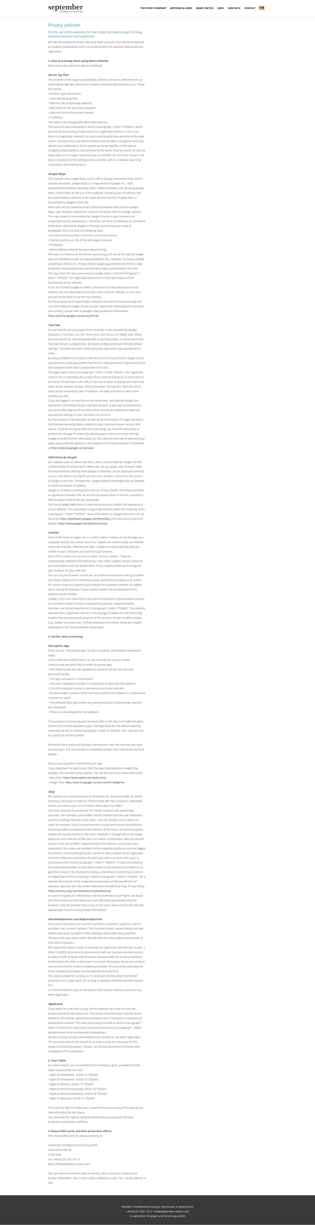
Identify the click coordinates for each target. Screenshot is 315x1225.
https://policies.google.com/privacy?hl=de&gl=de (94, 782)
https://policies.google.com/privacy (72, 448)
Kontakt (126, 1206)
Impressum (168, 1206)
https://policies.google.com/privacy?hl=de (73, 315)
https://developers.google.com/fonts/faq (84, 518)
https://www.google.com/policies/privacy (82, 523)
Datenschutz (186, 1206)
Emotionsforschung (146, 1206)
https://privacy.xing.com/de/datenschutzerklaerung (79, 891)
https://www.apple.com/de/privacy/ (84, 777)
